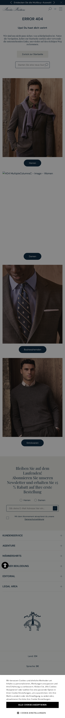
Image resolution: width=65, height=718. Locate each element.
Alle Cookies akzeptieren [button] (32, 704)
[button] (32, 712)
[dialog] (32, 359)
